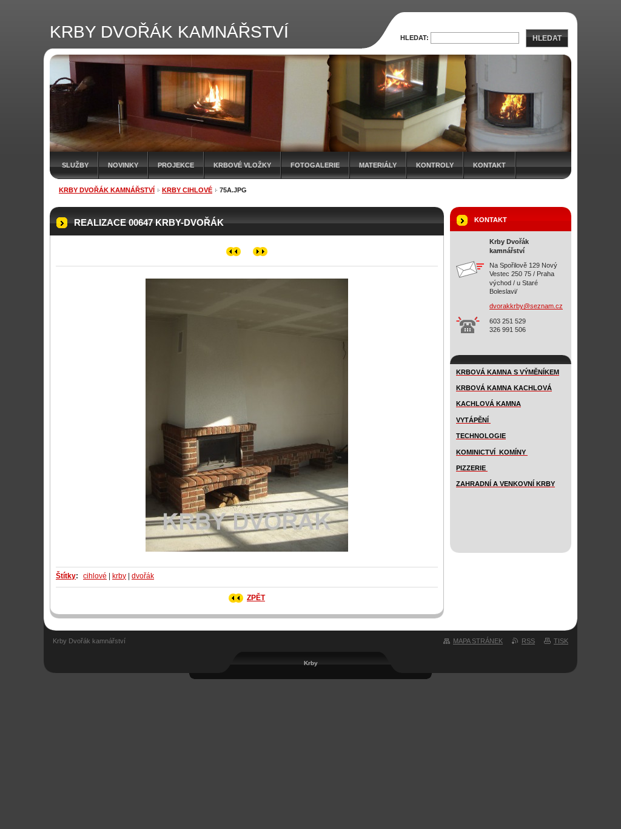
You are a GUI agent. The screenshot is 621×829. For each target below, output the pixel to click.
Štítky (66, 576)
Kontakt (489, 165)
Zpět (256, 598)
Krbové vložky (242, 165)
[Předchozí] (233, 251)
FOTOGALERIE (315, 165)
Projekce (176, 165)
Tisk (561, 641)
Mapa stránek (478, 641)
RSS (528, 641)
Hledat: (414, 37)
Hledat (547, 38)
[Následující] (260, 251)
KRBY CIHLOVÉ (187, 190)
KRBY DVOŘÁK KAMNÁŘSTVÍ (107, 190)
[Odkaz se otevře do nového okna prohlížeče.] (247, 555)
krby (119, 576)
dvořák (143, 576)
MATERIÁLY (378, 165)
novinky (123, 165)
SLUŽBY (75, 165)
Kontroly (435, 165)
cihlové (95, 576)
